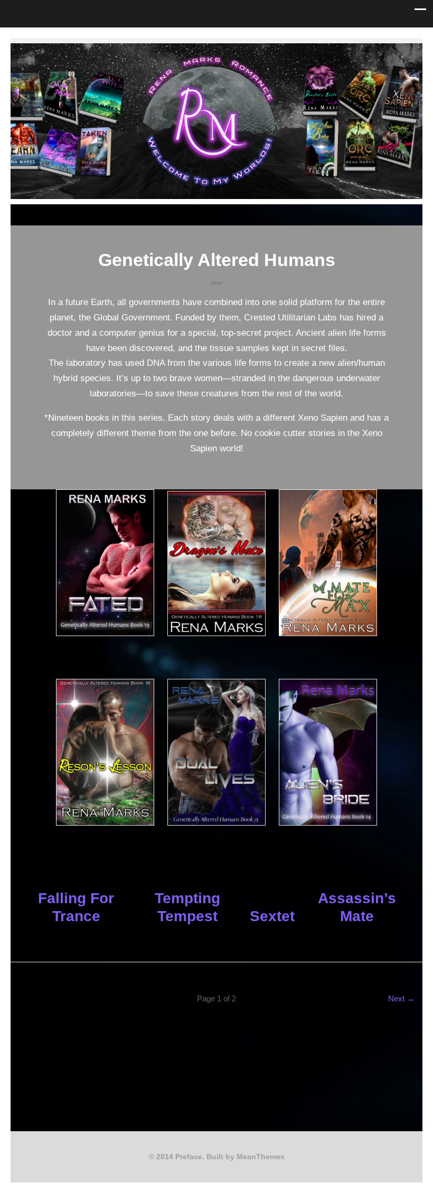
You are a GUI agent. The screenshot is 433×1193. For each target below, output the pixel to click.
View (105, 656)
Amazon (242, 49)
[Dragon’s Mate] (216, 563)
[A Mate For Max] (328, 562)
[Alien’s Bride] (328, 752)
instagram (208, 49)
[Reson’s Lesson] (105, 752)
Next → (401, 998)
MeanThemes (261, 1156)
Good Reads (225, 49)
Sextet (272, 916)
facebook (191, 49)
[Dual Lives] (216, 752)
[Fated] (105, 562)
